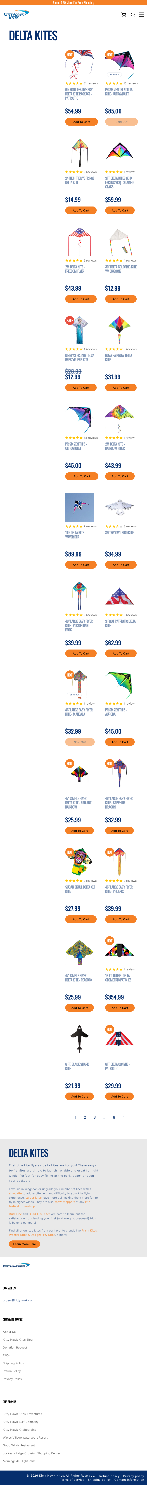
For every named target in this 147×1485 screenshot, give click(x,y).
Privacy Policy (12, 1379)
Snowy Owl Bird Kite (119, 532)
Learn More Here (24, 1244)
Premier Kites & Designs (25, 1235)
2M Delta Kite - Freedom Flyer (75, 269)
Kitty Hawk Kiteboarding (19, 1429)
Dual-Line (15, 1214)
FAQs (6, 1355)
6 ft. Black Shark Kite (77, 1066)
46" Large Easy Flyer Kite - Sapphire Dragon (118, 802)
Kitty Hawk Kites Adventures (22, 1414)
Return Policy (12, 1371)
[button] (133, 14)
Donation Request (15, 1347)
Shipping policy (99, 1479)
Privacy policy (133, 1476)
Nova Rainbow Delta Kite (118, 357)
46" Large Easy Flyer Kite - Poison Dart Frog (79, 625)
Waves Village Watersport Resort (25, 1437)
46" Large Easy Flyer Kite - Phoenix (118, 889)
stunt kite (15, 1193)
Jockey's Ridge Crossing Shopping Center (31, 1453)
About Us (9, 1332)
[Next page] (124, 1117)
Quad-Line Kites (39, 1214)
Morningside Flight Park (19, 1461)
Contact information (129, 1479)
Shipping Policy (13, 1363)
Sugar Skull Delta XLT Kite (80, 889)
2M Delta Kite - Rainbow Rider (115, 446)
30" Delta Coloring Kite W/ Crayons (121, 269)
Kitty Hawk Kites (51, 1475)
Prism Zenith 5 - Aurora (116, 712)
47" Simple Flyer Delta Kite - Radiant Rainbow (78, 802)
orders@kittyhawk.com (18, 1300)
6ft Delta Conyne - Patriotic (117, 1066)
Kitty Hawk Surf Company (21, 1422)
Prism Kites (89, 1230)
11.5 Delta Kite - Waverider (75, 534)
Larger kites (33, 1197)
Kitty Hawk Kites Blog (18, 1339)
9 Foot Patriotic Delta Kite (120, 623)
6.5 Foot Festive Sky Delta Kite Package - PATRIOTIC (79, 93)
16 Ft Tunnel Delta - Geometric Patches (118, 977)
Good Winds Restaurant (19, 1445)
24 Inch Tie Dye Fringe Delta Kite (79, 180)
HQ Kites (49, 1235)
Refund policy (109, 1476)
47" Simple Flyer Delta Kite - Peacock (78, 977)
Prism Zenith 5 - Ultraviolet (76, 446)
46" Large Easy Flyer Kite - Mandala (79, 712)
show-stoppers (64, 1202)
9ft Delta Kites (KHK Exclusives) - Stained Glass (119, 182)
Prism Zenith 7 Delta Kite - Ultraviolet (118, 91)
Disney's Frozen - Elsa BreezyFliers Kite (79, 357)
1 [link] (75, 1117)
